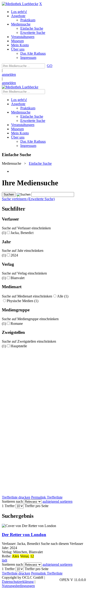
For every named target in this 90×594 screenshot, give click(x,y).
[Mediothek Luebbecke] (20, 4)
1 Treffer (8, 506)
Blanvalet (17, 278)
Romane (17, 323)
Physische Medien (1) (22, 301)
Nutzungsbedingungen (18, 586)
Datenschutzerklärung (18, 582)
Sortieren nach (12, 501)
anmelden (9, 74)
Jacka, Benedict (22, 233)
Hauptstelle (19, 346)
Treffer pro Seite (36, 506)
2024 (14, 255)
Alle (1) (62, 296)
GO (49, 66)
